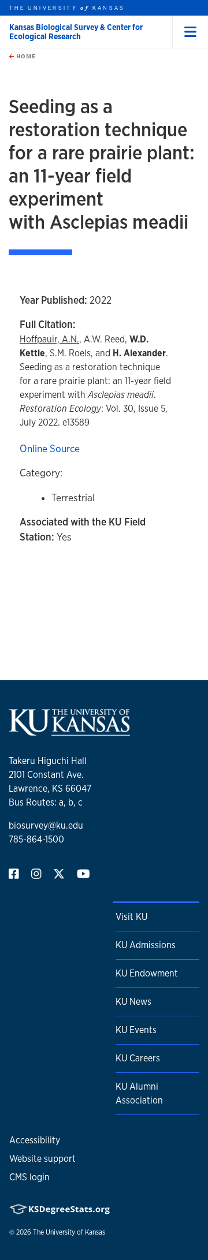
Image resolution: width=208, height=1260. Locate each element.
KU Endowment (147, 973)
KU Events (136, 1030)
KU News (133, 1002)
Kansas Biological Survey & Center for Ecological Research (76, 32)
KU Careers (138, 1058)
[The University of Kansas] (69, 731)
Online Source (50, 448)
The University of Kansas (69, 1232)
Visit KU (131, 917)
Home (25, 56)
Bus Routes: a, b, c (46, 802)
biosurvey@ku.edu (46, 825)
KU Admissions (146, 945)
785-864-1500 (36, 839)
